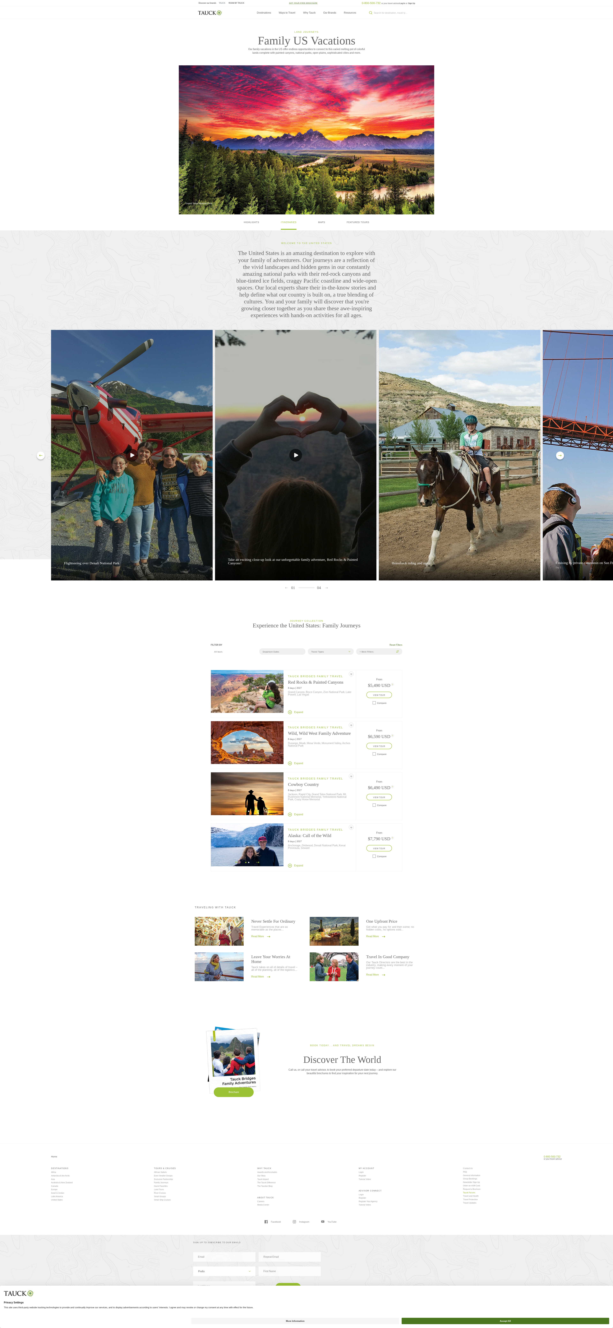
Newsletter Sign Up (471, 1182)
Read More (258, 936)
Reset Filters (396, 645)
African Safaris (160, 1172)
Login (361, 1172)
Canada (54, 1186)
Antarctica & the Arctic (60, 1176)
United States (57, 1200)
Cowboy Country (303, 784)
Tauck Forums (469, 1193)
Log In (402, 3)
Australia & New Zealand (62, 1182)
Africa (53, 1172)
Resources (350, 12)
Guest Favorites (161, 1186)
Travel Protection (470, 1199)
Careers (260, 1201)
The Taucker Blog (264, 1186)
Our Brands (329, 12)
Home (54, 1156)
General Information (471, 1175)
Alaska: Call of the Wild (309, 835)
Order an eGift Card (471, 1186)
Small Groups (160, 1196)
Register (362, 1176)
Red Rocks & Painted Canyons (315, 682)
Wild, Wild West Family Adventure (319, 733)
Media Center (263, 1205)
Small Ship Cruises (162, 1200)
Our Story (261, 1176)
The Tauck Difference (266, 1182)
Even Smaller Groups (163, 1176)
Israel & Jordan (57, 1193)
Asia (53, 1179)
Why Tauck (309, 12)
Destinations (264, 12)
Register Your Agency (368, 1201)
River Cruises (160, 1193)
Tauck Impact (263, 1179)
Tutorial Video (365, 1179)
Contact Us (468, 1168)
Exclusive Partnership (163, 1179)
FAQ (465, 1172)
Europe (54, 1189)
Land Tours (159, 1189)
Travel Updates (469, 1203)
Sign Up (411, 3)
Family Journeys (161, 1182)
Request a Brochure (472, 1189)
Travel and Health (471, 1196)
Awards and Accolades (267, 1172)
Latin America (57, 1196)
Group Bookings (470, 1179)
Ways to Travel (287, 12)
